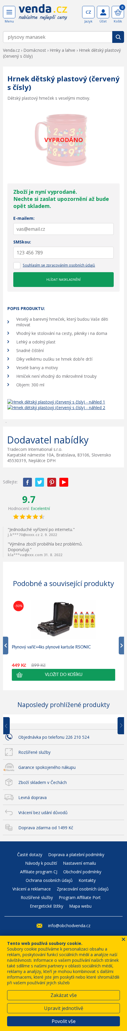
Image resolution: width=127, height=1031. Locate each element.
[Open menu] (9, 12)
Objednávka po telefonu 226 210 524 (53, 737)
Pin (51, 482)
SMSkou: (22, 242)
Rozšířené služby (34, 752)
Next (118, 726)
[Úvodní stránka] (43, 14)
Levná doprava (32, 797)
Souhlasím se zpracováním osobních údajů (59, 265)
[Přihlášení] (103, 12)
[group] (63, 640)
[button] (63, 675)
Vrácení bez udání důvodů (43, 812)
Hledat (118, 37)
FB (27, 482)
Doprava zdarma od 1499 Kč (45, 827)
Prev (10, 726)
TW (39, 482)
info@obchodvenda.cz (69, 925)
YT (63, 482)
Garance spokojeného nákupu (47, 767)
